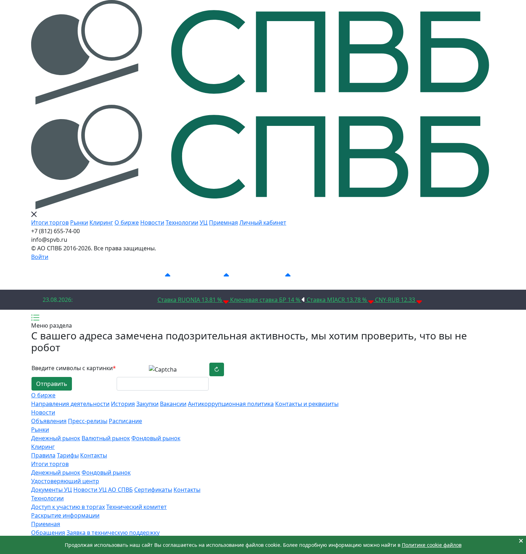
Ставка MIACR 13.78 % (337, 300)
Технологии (182, 222)
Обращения (48, 532)
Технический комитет (136, 507)
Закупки (147, 404)
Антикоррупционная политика (231, 404)
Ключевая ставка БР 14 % (266, 300)
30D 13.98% (330, 275)
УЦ (204, 222)
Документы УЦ (51, 490)
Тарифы (68, 455)
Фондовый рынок (155, 438)
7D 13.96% (209, 275)
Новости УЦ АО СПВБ (103, 490)
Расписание (125, 421)
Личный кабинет (262, 222)
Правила (43, 455)
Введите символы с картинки (73, 368)
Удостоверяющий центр (65, 481)
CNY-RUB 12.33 (396, 300)
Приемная (223, 222)
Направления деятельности (70, 404)
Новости (152, 222)
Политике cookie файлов (432, 544)
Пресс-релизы (87, 421)
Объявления (49, 421)
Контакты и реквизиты (307, 404)
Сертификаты (153, 490)
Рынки (79, 222)
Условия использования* (407, 275)
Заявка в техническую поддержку (113, 532)
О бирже (127, 222)
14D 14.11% (268, 275)
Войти (39, 257)
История (123, 404)
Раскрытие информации (65, 515)
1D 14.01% (150, 275)
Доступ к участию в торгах (68, 507)
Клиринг (101, 222)
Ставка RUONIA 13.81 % (190, 300)
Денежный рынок (55, 438)
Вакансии (173, 404)
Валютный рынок (106, 438)
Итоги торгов (50, 222)
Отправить (51, 384)
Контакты (93, 455)
